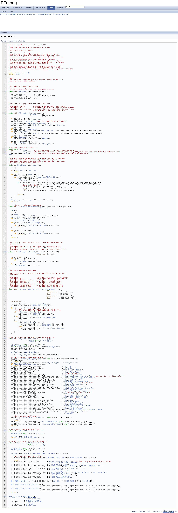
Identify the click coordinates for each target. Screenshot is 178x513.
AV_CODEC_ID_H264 (32, 500)
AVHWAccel (11, 496)
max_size (26, 152)
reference (37, 119)
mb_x (96, 463)
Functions (20, 14)
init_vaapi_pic (23, 91)
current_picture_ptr (51, 363)
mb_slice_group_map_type (77, 391)
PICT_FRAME (29, 121)
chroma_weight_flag (39, 305)
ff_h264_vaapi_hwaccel (24, 496)
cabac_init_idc (57, 469)
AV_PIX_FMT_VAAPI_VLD (34, 501)
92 (4, 165)
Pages (67, 14)
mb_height (68, 368)
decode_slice (22, 443)
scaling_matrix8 (53, 423)
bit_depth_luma (73, 369)
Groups (62, 14)
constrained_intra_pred (77, 407)
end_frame (20, 431)
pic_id (48, 125)
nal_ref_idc (69, 412)
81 (4, 150)
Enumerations (41, 14)
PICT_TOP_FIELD (48, 130)
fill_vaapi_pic (23, 113)
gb (67, 461)
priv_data (40, 344)
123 (4, 206)
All (1, 14)
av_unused (30, 340)
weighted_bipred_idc (76, 403)
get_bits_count (54, 461)
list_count (55, 467)
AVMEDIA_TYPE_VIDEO (33, 499)
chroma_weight (47, 324)
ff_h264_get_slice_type (58, 464)
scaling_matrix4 (51, 421)
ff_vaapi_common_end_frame (27, 437)
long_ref (35, 125)
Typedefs (33, 14)
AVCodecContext (32, 339)
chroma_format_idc (75, 375)
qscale (53, 471)
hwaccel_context (53, 347)
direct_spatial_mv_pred (91, 465)
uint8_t (43, 340)
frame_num (61, 125)
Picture (33, 114)
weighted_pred (73, 401)
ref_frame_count (74, 372)
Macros (57, 14)
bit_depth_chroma (74, 371)
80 (4, 149)
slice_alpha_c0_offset (60, 473)
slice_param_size (23, 355)
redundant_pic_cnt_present (78, 411)
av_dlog (14, 352)
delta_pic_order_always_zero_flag (81, 388)
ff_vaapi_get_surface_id (37, 124)
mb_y (54, 463)
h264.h (18, 74)
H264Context (43, 208)
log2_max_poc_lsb (75, 387)
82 (4, 152)
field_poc (22, 137)
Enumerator (50, 14)
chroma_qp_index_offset (77, 396)
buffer (49, 340)
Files (14, 14)
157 (4, 252)
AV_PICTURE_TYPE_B (70, 465)
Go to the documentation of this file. (13, 41)
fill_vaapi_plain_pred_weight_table (32, 289)
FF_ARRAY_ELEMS (29, 216)
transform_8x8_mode (75, 404)
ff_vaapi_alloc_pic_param (31, 359)
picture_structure (70, 363)
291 (4, 431)
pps (66, 389)
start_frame (21, 339)
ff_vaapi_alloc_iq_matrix (31, 417)
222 (4, 339)
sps (66, 369)
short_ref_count (33, 222)
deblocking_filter (58, 472)
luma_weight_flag (39, 304)
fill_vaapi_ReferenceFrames (27, 206)
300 (4, 443)
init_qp (71, 393)
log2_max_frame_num (75, 384)
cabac (70, 400)
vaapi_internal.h (22, 73)
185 (4, 289)
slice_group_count (75, 389)
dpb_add (20, 165)
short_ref (38, 224)
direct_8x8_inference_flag (78, 381)
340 (4, 496)
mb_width (68, 367)
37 (4, 91)
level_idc (71, 383)
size (25, 150)
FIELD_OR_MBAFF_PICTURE (68, 463)
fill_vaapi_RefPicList (26, 252)
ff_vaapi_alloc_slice (55, 457)
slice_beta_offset (58, 475)
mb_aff (70, 380)
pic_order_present (75, 408)
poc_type (71, 385)
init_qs (71, 395)
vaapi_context (22, 347)
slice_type (55, 465)
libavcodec (4, 32)
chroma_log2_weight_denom (55, 328)
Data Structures (7, 14)
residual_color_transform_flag (80, 376)
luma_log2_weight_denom (47, 317)
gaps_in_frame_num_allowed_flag (83, 377)
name (13, 497)
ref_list (56, 480)
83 (4, 153)
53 (4, 113)
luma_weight (38, 313)
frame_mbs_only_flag (76, 379)
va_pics (26, 153)
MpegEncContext (17, 345)
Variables (26, 14)
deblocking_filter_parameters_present (87, 409)
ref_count (30, 308)
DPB (21, 149)
